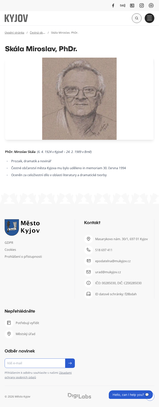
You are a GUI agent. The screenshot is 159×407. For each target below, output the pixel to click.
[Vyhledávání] (137, 18)
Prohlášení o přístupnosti (23, 256)
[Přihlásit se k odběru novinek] (70, 363)
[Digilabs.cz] (79, 396)
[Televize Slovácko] (122, 5)
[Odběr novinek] (40, 363)
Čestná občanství (41, 32)
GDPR (9, 243)
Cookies (10, 249)
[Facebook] (113, 5)
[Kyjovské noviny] (132, 5)
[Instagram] (141, 5)
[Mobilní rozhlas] (151, 5)
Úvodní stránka (14, 32)
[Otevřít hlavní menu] (149, 18)
